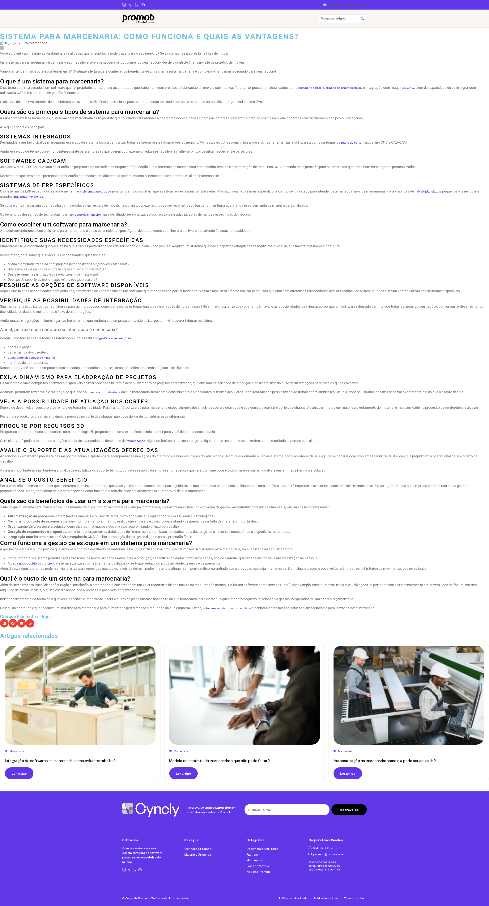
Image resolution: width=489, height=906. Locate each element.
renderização (135, 441)
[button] (4, 623)
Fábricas (252, 854)
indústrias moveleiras (28, 196)
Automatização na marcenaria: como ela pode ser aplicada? (385, 760)
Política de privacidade (293, 898)
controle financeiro (88, 214)
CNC (410, 88)
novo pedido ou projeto (35, 563)
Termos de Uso (354, 898)
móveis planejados (428, 191)
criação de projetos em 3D (343, 88)
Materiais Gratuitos (197, 854)
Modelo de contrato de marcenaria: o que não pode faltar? (219, 760)
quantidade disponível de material (31, 357)
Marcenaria (254, 860)
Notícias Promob (258, 872)
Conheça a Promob (197, 849)
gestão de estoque (311, 88)
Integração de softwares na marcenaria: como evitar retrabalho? (60, 760)
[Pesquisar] (362, 19)
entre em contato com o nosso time (227, 608)
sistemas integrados (97, 191)
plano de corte (351, 142)
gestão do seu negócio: (115, 338)
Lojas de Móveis (257, 866)
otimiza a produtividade (103, 392)
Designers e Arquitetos (262, 849)
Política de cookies (326, 898)
